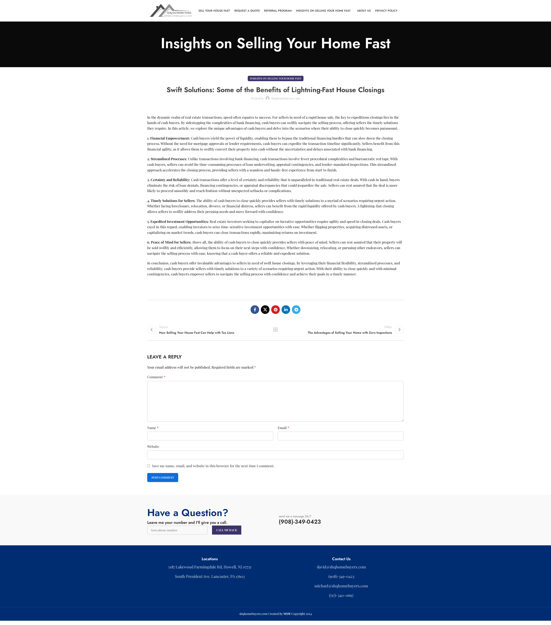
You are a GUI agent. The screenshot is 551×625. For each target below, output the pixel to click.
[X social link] (265, 309)
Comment (156, 377)
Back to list (275, 329)
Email (283, 427)
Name (153, 427)
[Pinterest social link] (275, 309)
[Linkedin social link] (286, 309)
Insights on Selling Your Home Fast (275, 78)
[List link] (341, 567)
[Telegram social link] (296, 309)
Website (153, 446)
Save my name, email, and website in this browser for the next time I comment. (213, 466)
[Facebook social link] (255, 309)
